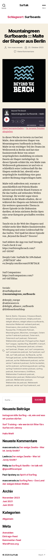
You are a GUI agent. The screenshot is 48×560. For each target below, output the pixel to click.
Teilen (41, 125)
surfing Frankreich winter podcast (20, 368)
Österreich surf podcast (16, 338)
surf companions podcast (17, 352)
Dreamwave (11, 327)
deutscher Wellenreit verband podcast (23, 324)
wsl (38, 385)
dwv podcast (23, 327)
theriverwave (20, 371)
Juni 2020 (7, 505)
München (24, 332)
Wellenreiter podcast (23, 380)
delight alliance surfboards (32, 321)
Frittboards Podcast (25, 330)
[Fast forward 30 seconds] (23, 121)
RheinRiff (33, 344)
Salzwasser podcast (25, 346)
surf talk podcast (17, 355)
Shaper (21, 349)
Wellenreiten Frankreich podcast (20, 374)
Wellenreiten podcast (15, 377)
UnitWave (30, 371)
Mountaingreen (12, 332)
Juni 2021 (7, 501)
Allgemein (7, 519)
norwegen (33, 332)
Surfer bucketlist (37, 363)
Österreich (34, 335)
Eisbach (33, 327)
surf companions (36, 349)
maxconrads (17, 47)
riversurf (41, 344)
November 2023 (11, 497)
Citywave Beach (34, 316)
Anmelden (7, 532)
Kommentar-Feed (11, 540)
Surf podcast (34, 352)
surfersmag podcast (28, 366)
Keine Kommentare (25, 51)
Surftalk (24, 5)
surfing (41, 366)
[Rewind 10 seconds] (13, 121)
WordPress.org (10, 543)
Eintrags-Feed (10, 536)
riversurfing (11, 346)
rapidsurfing (22, 344)
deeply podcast (33, 319)
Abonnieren (31, 125)
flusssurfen (11, 330)
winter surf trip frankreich (25, 385)
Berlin (14, 316)
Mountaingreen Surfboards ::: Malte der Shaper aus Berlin (24, 36)
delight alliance (12, 321)
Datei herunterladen (13, 128)
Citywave (22, 316)
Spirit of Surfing (28, 474)
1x (17, 121)
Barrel (8, 316)
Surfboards (30, 355)
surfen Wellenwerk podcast (26, 360)
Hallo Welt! (8, 433)
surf (26, 349)
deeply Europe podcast (16, 319)
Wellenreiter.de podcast (16, 382)
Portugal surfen (32, 341)
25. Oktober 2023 (35, 47)
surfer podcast (12, 366)
